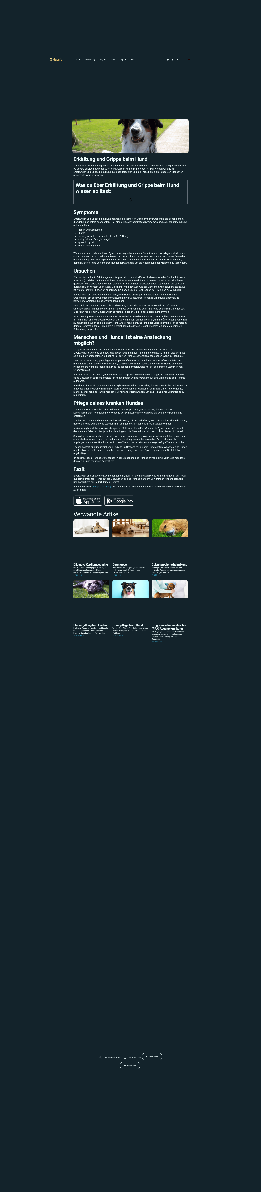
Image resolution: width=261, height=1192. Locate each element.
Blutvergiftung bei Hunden (90, 625)
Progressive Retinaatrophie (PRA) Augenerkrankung (169, 626)
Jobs (112, 60)
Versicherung (90, 60)
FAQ (132, 60)
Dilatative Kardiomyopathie (90, 564)
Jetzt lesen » (78, 575)
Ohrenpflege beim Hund (127, 625)
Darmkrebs (119, 564)
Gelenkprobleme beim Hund (169, 564)
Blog (101, 60)
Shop (121, 60)
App (75, 60)
